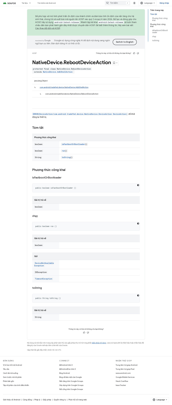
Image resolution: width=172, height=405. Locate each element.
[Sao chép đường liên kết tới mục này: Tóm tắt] (45, 127)
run (63, 151)
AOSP (34, 53)
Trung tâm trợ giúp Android (126, 365)
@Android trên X (66, 365)
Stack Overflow (122, 381)
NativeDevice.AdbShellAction (58, 72)
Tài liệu (25, 3)
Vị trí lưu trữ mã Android (12, 365)
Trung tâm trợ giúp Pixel (125, 369)
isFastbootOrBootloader (73, 144)
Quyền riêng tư (60, 400)
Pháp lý (37, 400)
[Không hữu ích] (138, 53)
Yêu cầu (6, 369)
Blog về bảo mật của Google (70, 377)
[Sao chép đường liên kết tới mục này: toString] (44, 288)
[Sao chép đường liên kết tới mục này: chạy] (40, 216)
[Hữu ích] (134, 53)
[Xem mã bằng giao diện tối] (138, 185)
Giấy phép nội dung (99, 343)
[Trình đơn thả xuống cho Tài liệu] (31, 3)
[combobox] (117, 3)
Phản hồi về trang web (77, 400)
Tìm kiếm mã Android (47, 3)
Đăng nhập (164, 3)
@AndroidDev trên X (67, 369)
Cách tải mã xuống (10, 373)
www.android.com (123, 373)
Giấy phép (47, 400)
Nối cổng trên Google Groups (71, 389)
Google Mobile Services (125, 377)
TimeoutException (43, 279)
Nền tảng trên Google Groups (71, 381)
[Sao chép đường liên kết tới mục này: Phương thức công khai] (68, 170)
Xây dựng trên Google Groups (71, 385)
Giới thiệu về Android (11, 400)
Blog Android (64, 373)
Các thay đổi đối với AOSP (47, 28)
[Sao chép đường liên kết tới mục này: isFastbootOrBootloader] (63, 177)
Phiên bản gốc (8, 381)
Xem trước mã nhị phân (12, 377)
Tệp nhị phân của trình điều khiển (16, 385)
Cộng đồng (27, 400)
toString (66, 157)
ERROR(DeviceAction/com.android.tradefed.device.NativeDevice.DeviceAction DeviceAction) (80, 114)
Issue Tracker (121, 385)
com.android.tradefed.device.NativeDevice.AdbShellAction (64, 87)
